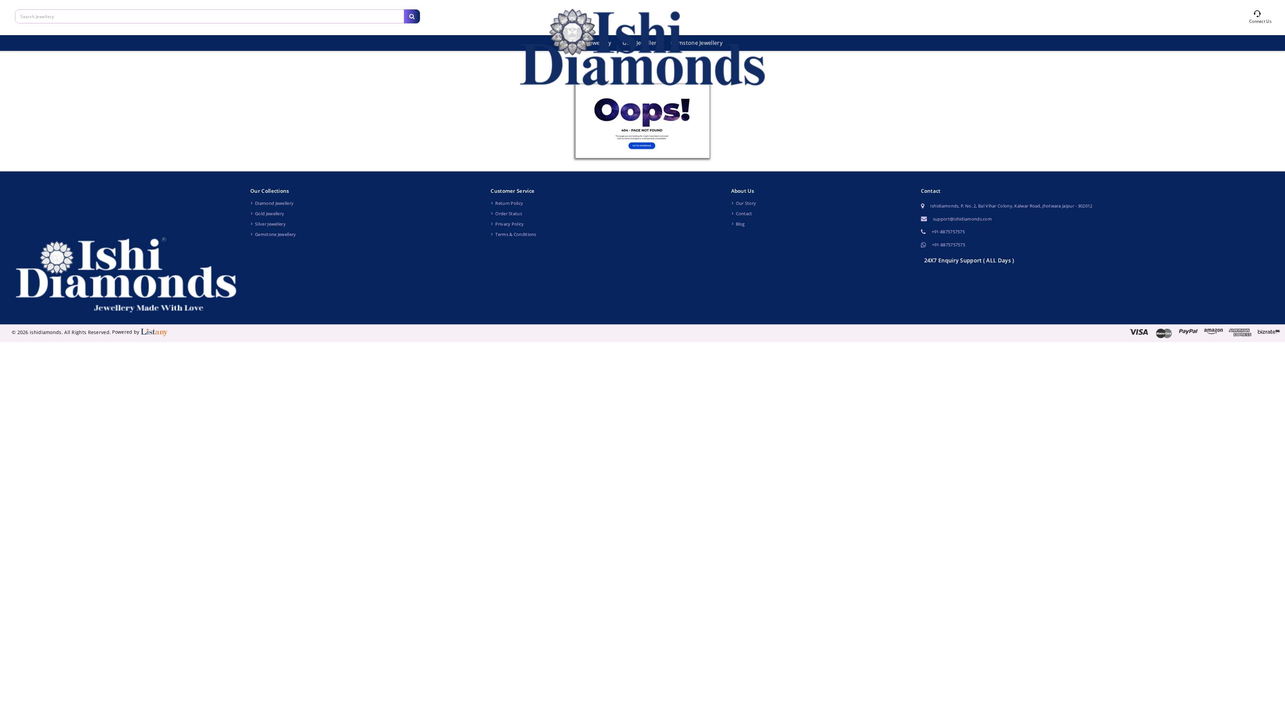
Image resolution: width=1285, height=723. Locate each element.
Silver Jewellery (270, 224)
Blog (740, 224)
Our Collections (269, 190)
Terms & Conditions (515, 234)
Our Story (746, 203)
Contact (744, 214)
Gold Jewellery (269, 214)
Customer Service (512, 190)
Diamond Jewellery (274, 203)
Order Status (508, 214)
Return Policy (509, 203)
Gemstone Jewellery (275, 234)
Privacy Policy (509, 224)
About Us (742, 190)
